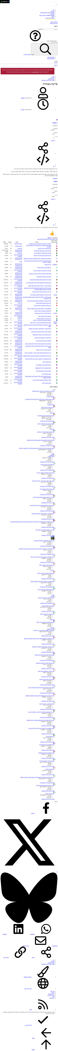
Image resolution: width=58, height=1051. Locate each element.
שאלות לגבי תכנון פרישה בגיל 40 (43, 340)
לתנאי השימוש (35, 72)
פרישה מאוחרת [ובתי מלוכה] (44, 248)
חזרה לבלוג (51, 998)
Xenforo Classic (28, 977)
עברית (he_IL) (28, 988)
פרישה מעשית (47, 264)
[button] (35, 41)
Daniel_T (23, 98)
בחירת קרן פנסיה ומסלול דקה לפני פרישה (41, 291)
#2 (53, 225)
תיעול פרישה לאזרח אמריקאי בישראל (42, 255)
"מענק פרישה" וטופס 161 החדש (43, 371)
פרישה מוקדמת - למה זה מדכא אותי (43, 313)
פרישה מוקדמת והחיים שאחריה (18, 250)
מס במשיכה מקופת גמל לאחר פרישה (42, 311)
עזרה (53, 996)
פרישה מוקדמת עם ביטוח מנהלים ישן (42, 250)
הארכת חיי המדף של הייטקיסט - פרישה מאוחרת (40, 243)
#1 (53, 166)
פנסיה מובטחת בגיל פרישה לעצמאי (43, 368)
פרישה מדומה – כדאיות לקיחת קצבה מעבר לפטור (39, 285)
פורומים (52, 11)
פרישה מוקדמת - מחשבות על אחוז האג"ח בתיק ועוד (39, 300)
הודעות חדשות (42, 15)
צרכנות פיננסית (18, 246)
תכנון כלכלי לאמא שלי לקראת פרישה (42, 305)
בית (53, 10)
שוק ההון (20, 303)
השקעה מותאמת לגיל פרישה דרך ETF (42, 320)
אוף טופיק (20, 248)
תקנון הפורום (51, 994)
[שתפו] (43, 153)
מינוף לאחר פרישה (47, 362)
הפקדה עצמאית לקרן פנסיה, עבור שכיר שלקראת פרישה (38, 359)
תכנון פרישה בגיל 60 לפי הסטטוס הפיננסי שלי (40, 294)
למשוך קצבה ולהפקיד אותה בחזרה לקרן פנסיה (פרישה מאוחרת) (39, 399)
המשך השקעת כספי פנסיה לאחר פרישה (42, 380)
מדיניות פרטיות (50, 995)
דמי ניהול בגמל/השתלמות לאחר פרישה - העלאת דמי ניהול (38, 352)
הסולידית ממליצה (50, 19)
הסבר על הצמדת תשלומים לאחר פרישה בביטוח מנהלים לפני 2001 (39, 638)
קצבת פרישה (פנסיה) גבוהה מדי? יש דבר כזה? (40, 322)
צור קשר (52, 991)
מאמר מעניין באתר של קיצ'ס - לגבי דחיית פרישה (40, 273)
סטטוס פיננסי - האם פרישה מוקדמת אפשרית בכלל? (39, 308)
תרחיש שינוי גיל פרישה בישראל (44, 318)
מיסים (20, 261)
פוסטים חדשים (51, 12)
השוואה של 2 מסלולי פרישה (44, 316)
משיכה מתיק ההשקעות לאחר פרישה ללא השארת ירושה (38, 343)
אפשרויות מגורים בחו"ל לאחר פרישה (42, 253)
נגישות (52, 992)
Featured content (50, 15)
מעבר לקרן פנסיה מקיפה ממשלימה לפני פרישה (40, 279)
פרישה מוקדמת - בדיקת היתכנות (43, 349)
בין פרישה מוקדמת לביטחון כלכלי (43, 303)
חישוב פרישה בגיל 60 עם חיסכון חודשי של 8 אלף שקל (38, 282)
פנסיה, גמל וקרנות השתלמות (18, 255)
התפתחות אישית (18, 243)
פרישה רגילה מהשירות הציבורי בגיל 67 (42, 270)
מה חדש (52, 14)
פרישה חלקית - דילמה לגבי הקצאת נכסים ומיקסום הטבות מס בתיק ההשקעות (36, 548)
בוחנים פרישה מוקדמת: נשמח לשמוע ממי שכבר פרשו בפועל (37, 258)
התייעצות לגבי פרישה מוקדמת (44, 267)
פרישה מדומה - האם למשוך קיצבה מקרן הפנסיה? (39, 328)
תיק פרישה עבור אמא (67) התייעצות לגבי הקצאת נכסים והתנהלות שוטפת (37, 777)
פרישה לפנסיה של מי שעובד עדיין (43, 365)
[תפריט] (56, 4)
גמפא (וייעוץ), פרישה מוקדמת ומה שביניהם (41, 331)
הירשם (55, 65)
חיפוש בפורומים (43, 12)
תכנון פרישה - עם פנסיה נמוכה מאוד (42, 337)
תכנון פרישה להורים (46, 374)
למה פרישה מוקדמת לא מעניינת (43, 276)
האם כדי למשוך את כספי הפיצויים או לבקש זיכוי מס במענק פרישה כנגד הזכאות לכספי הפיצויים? (37, 288)
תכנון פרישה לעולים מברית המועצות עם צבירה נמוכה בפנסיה (37, 355)
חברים (52, 16)
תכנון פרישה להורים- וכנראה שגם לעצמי (42, 334)
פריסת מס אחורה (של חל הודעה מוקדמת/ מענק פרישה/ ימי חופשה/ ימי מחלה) (36, 448)
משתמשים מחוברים (49, 18)
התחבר (55, 62)
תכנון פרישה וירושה (46, 383)
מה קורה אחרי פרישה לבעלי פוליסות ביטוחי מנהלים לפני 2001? (40, 695)
